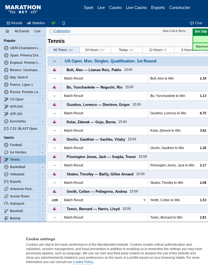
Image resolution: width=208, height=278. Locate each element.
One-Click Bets (174, 31)
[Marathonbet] (23, 9)
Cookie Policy (83, 262)
